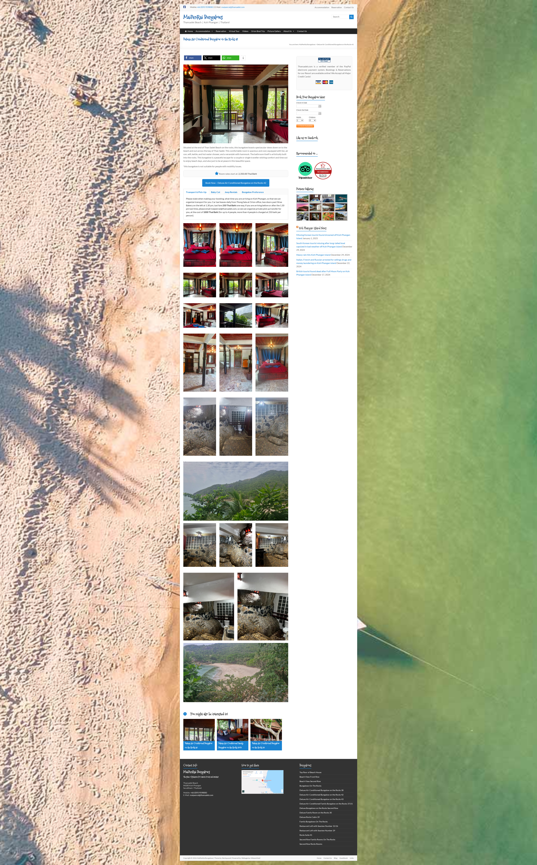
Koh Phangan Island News (312, 228)
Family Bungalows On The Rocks (314, 821)
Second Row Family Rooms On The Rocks (317, 839)
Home (190, 31)
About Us (287, 31)
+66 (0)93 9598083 (205, 7)
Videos (245, 31)
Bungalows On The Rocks (310, 786)
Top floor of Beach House (310, 772)
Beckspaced (226, 858)
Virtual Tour (234, 31)
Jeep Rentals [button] (231, 192)
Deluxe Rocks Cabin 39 (310, 817)
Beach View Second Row (310, 781)
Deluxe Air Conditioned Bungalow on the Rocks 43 (321, 799)
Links (352, 858)
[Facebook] (351, 31)
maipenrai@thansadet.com (233, 7)
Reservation (336, 7)
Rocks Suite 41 (306, 835)
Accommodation (322, 7)
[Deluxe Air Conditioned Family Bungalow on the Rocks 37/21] (232, 720)
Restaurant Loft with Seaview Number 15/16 (319, 826)
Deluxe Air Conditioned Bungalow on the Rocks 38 (321, 790)
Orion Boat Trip (258, 31)
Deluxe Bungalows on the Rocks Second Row (319, 808)
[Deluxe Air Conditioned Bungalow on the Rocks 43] (199, 720)
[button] (193, 57)
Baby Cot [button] (215, 192)
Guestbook (344, 858)
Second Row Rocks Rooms (311, 844)
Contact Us (349, 7)
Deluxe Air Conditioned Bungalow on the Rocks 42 (321, 794)
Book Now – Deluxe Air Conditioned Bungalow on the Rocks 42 (235, 182)
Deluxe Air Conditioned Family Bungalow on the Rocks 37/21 (326, 803)
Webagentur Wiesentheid (251, 858)
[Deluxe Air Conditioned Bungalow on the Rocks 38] (266, 720)
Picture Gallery (274, 31)
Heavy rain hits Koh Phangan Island (313, 254)
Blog (335, 858)
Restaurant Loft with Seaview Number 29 (317, 830)
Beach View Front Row (309, 777)
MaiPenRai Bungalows (203, 17)
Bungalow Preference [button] (253, 192)
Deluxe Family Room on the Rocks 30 (316, 812)
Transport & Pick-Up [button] (196, 192)
